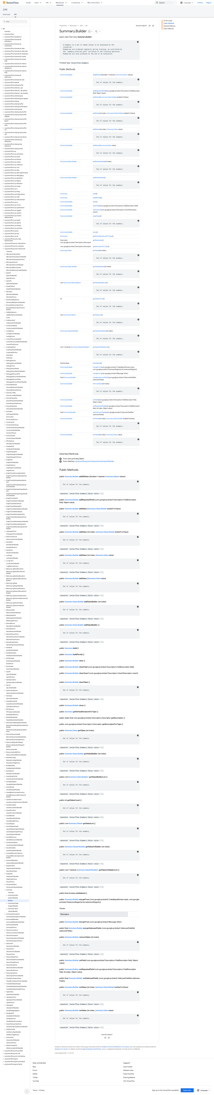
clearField (96, 206)
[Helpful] (149, 25)
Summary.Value (121, 75)
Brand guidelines (129, 1077)
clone (95, 232)
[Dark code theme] (138, 42)
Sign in (208, 3)
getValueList (97, 315)
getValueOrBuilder (99, 331)
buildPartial (97, 198)
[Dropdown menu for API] (51, 2)
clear (94, 202)
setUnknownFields (99, 412)
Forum (35, 1070)
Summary (63, 194)
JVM (5, 9)
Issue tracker (127, 1067)
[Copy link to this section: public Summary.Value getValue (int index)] (97, 730)
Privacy (41, 1090)
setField (95, 400)
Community (75, 3)
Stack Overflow (128, 1074)
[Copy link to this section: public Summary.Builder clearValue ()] (92, 682)
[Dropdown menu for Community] (82, 2)
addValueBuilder (98, 161)
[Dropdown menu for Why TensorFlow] (102, 2)
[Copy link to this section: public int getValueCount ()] (84, 800)
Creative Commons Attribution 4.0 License (115, 1047)
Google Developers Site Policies (91, 1049)
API (47, 3)
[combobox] (166, 3)
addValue (96, 97)
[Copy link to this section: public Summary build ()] (81, 648)
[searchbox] (15, 21)
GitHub (200, 3)
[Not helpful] (153, 25)
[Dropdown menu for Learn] (41, 2)
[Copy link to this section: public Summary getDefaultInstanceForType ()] (101, 711)
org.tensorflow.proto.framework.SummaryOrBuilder (94, 461)
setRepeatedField (99, 406)
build (94, 194)
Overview (6, 14)
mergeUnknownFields (100, 377)
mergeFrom (97, 367)
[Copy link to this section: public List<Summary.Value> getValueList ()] (98, 823)
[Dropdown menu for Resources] (66, 2)
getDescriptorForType (100, 246)
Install (28, 3)
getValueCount (98, 299)
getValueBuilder (98, 266)
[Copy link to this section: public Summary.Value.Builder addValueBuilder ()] (102, 625)
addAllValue (97, 75)
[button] (14, 28)
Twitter (35, 1077)
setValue (96, 418)
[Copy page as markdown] (96, 31)
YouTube (36, 1081)
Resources (60, 3)
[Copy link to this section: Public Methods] (77, 69)
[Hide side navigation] (27, 1091)
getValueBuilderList (100, 283)
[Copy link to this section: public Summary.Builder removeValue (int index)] (101, 937)
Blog (34, 1067)
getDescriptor (97, 240)
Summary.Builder (66, 75)
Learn (36, 3)
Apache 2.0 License (61, 1049)
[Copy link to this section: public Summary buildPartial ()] (87, 654)
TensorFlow (63, 25)
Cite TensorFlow (129, 1081)
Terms (35, 1090)
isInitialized (97, 363)
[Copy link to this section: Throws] (67, 908)
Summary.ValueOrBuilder (69, 331)
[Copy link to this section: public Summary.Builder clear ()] (88, 660)
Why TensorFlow (93, 3)
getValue (96, 250)
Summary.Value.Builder (108, 97)
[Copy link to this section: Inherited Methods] (80, 454)
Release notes (128, 1070)
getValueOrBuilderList (100, 347)
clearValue (96, 216)
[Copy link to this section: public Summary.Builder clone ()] (88, 705)
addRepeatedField (99, 91)
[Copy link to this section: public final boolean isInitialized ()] (89, 893)
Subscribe (187, 1090)
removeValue (97, 384)
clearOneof (97, 210)
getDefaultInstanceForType (102, 236)
